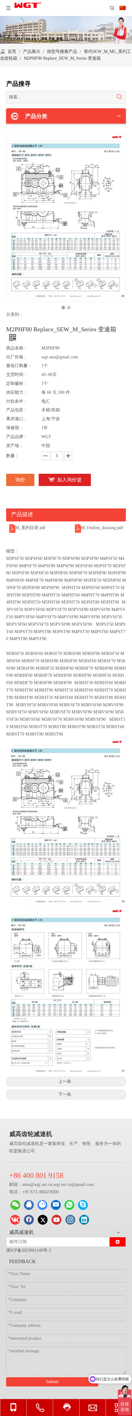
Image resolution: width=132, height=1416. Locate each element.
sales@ (28, 1184)
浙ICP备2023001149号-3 (28, 1250)
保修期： (14, 427)
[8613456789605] (69, 1205)
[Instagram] (70, 1220)
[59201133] (29, 1205)
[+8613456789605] (83, 1205)
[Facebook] (29, 1220)
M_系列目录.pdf (30, 527)
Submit (52, 1381)
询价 (20, 479)
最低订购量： (19, 365)
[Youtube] (56, 1220)
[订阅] (117, 1242)
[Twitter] (43, 1220)
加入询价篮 (69, 479)
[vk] (15, 1220)
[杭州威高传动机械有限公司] (42, 1205)
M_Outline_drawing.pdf (102, 527)
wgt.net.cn (43, 1184)
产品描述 (22, 514)
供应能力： (17, 392)
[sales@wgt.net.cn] (56, 1205)
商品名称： (17, 348)
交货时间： (17, 374)
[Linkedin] (84, 1220)
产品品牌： (17, 436)
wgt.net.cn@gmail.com (73, 1184)
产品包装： (17, 410)
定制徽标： (17, 383)
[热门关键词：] (119, 97)
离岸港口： (17, 419)
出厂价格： (17, 357)
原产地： (14, 445)
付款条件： (17, 401)
